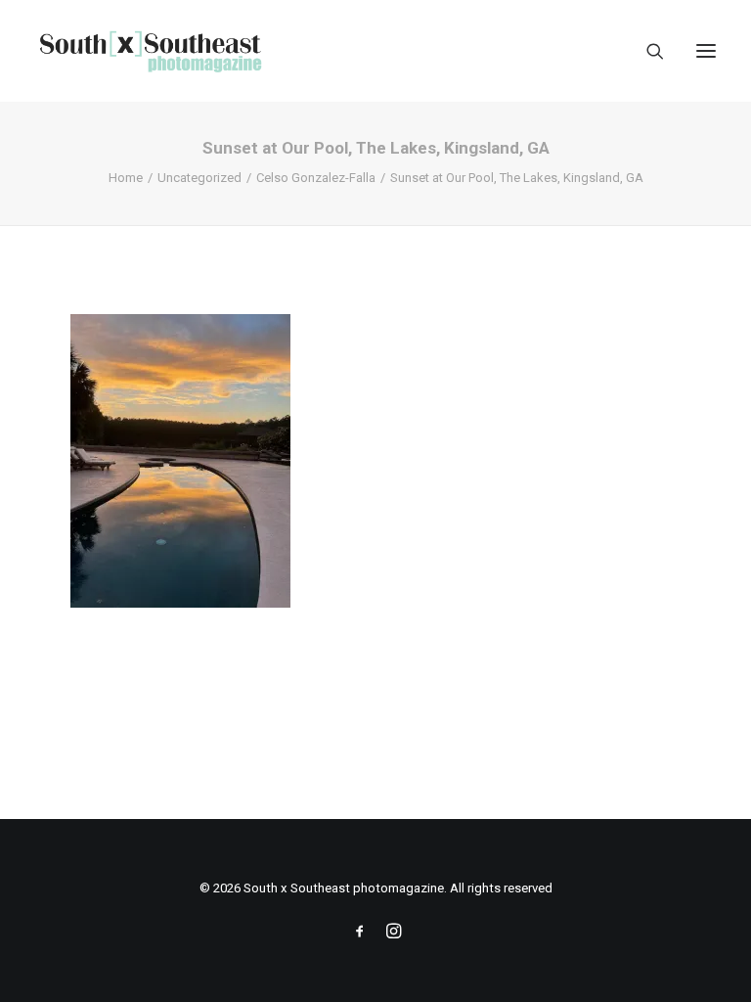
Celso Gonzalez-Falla (316, 177)
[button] (706, 51)
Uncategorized (199, 177)
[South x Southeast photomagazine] (150, 50)
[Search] (646, 51)
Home (126, 177)
